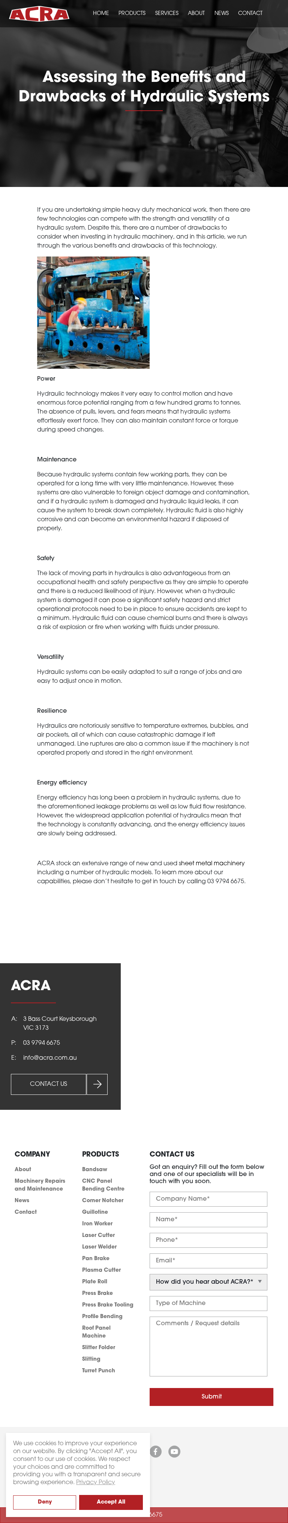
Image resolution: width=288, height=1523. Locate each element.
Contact (250, 13)
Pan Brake (96, 1259)
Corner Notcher (102, 1201)
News (221, 13)
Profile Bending (102, 1317)
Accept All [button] (111, 1502)
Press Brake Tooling (108, 1305)
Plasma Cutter (101, 1270)
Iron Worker (97, 1224)
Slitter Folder (98, 1348)
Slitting (91, 1359)
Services (166, 13)
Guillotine (95, 1212)
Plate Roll (94, 1282)
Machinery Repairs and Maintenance (40, 1185)
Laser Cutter (98, 1235)
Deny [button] (45, 1502)
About (196, 13)
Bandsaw (94, 1170)
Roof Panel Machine (96, 1332)
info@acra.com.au (50, 1058)
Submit (212, 1397)
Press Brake (97, 1293)
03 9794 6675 (41, 1043)
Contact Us (48, 1084)
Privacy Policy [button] (95, 1483)
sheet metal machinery (212, 864)
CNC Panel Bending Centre (103, 1185)
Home (101, 13)
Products (132, 13)
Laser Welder (99, 1247)
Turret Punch (98, 1371)
